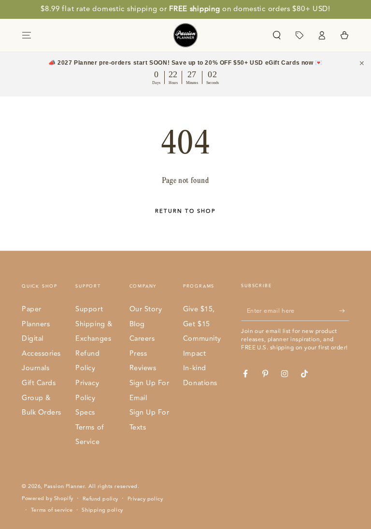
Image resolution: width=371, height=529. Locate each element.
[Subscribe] (344, 310)
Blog (137, 324)
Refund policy (100, 499)
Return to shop (185, 211)
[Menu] (26, 35)
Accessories (41, 353)
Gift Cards (39, 383)
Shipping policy (102, 510)
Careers (142, 338)
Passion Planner (64, 486)
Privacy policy (145, 499)
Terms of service (52, 510)
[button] (276, 35)
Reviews (143, 368)
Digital (32, 338)
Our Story (145, 309)
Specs (85, 412)
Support (89, 309)
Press (138, 353)
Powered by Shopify (47, 498)
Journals (35, 368)
